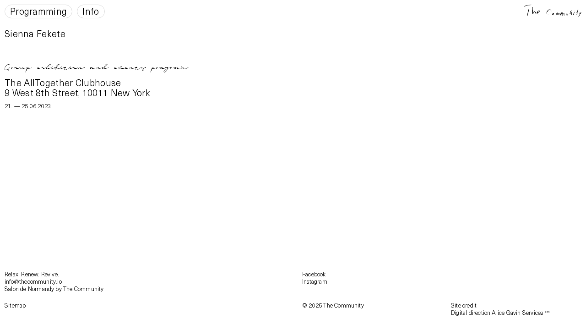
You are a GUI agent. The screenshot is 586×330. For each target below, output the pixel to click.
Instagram (314, 281)
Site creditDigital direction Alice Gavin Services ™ (500, 309)
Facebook (314, 274)
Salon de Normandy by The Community (54, 288)
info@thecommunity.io (33, 281)
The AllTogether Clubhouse (63, 82)
